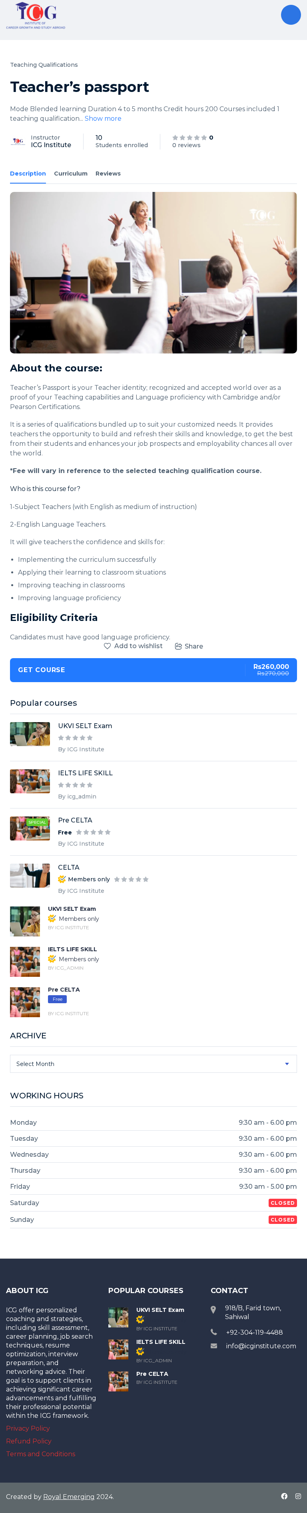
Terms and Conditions (40, 1454)
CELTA (69, 867)
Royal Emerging (69, 1497)
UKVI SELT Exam (85, 726)
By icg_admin (77, 796)
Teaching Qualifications (44, 64)
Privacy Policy (28, 1428)
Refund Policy (29, 1441)
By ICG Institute (81, 749)
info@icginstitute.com (261, 1346)
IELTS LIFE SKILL (85, 773)
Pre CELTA (75, 820)
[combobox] (153, 1064)
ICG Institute (51, 145)
